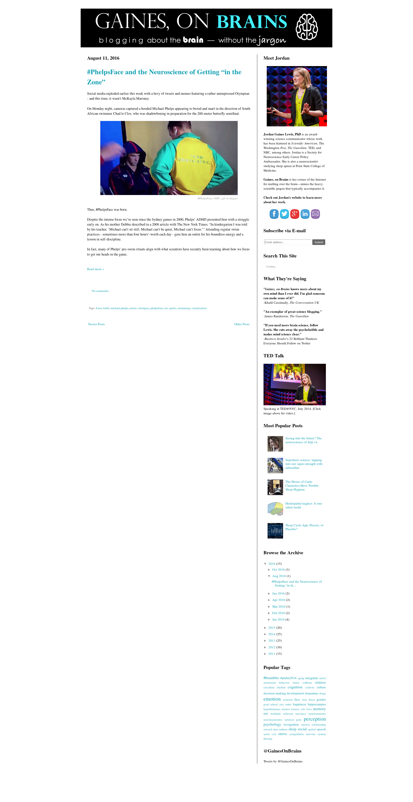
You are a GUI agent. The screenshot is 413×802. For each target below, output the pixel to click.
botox (296, 682)
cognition (295, 686)
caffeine (307, 682)
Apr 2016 (279, 600)
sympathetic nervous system (308, 734)
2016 (272, 563)
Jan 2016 (278, 619)
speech (321, 729)
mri (266, 713)
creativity (309, 687)
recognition (291, 724)
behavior (284, 682)
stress (282, 733)
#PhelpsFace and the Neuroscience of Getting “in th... (297, 583)
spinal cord (270, 734)
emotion (272, 698)
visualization (199, 308)
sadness (283, 729)
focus (99, 308)
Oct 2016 (279, 569)
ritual (275, 729)
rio (166, 308)
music (133, 308)
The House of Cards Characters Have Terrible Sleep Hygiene (302, 485)
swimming (183, 308)
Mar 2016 (279, 606)
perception (315, 718)
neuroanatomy (317, 713)
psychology (272, 724)
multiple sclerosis (282, 713)
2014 (272, 634)
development (295, 693)
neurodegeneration (273, 719)
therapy (268, 738)
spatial (312, 729)
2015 (272, 627)
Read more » (95, 269)
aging (301, 678)
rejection (305, 724)
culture (321, 687)
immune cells (298, 709)
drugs (322, 693)
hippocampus (317, 704)
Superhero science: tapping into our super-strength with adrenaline (303, 464)
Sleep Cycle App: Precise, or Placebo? (304, 527)
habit (106, 308)
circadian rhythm (275, 687)
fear (304, 699)
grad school (271, 704)
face (297, 699)
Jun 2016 (279, 593)
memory (319, 708)
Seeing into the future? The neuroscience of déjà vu (303, 440)
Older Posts (242, 324)
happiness (299, 704)
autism (322, 678)
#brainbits (271, 677)
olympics (143, 308)
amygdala (311, 678)
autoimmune (270, 682)
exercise (288, 699)
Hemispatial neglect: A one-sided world (304, 505)
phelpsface (156, 308)
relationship (319, 724)
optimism (289, 719)
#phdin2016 (288, 678)
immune (286, 709)
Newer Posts (96, 324)
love (309, 709)
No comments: (101, 291)
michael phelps (119, 308)
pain (298, 719)
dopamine (311, 693)
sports (172, 308)
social (302, 728)
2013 (272, 640)
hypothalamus (272, 709)
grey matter (285, 704)
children (320, 682)
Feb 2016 (279, 613)
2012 (272, 647)
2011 (272, 653)
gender (321, 699)
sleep (292, 728)
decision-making (275, 693)
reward (268, 729)
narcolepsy (300, 713)
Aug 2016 (279, 576)
